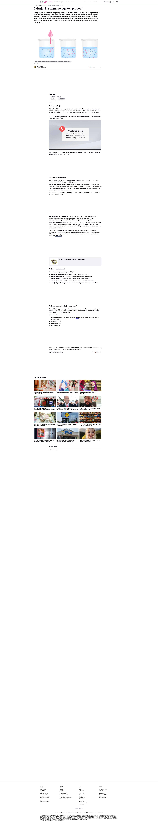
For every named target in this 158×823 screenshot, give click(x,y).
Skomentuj (92, 67)
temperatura (58, 235)
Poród (72, 2)
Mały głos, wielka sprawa (103, 789)
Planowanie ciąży (58, 2)
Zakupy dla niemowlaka (64, 798)
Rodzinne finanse (43, 789)
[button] (107, 2)
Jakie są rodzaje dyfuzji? (57, 100)
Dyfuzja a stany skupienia (58, 98)
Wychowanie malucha (102, 794)
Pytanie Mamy (101, 790)
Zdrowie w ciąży (82, 794)
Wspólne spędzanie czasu (44, 797)
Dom (41, 800)
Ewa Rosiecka (40, 66)
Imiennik (80, 789)
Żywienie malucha (102, 793)
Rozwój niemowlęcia (63, 793)
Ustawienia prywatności (97, 812)
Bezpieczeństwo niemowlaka (64, 796)
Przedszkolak (94, 2)
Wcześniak (61, 789)
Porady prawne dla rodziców (44, 801)
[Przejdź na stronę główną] (41, 3)
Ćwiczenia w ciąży (82, 797)
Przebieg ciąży (81, 793)
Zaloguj (112, 2)
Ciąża (66, 2)
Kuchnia (41, 802)
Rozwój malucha (101, 796)
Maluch (86, 2)
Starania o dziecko (82, 801)
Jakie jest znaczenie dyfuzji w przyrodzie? (62, 102)
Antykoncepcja (81, 804)
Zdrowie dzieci (42, 790)
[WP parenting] (49, 2)
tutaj (63, 820)
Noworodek (61, 790)
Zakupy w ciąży (81, 798)
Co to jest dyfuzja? (56, 96)
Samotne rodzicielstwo (44, 794)
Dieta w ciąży (81, 796)
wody (77, 317)
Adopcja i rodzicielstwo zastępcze (45, 796)
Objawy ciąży (81, 790)
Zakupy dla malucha (102, 797)
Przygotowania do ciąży (83, 802)
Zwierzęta (41, 798)
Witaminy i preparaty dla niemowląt (66, 797)
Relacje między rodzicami (44, 793)
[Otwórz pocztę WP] (104, 2)
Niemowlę (79, 2)
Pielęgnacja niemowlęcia (64, 794)
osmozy (57, 325)
